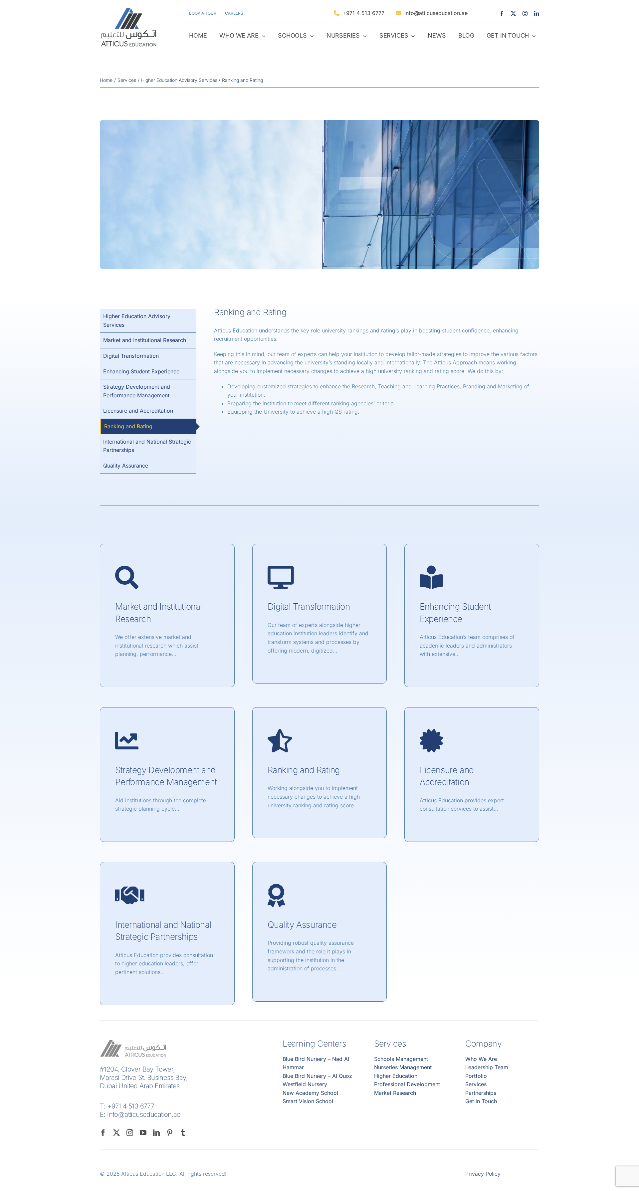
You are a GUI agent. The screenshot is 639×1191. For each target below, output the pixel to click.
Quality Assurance (302, 924)
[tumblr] (183, 1132)
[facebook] (501, 13)
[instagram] (525, 13)
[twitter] (513, 13)
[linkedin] (536, 13)
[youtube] (143, 1132)
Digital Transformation (309, 606)
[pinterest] (169, 1132)
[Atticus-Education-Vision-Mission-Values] (319, 122)
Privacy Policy (483, 1173)
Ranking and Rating (304, 770)
